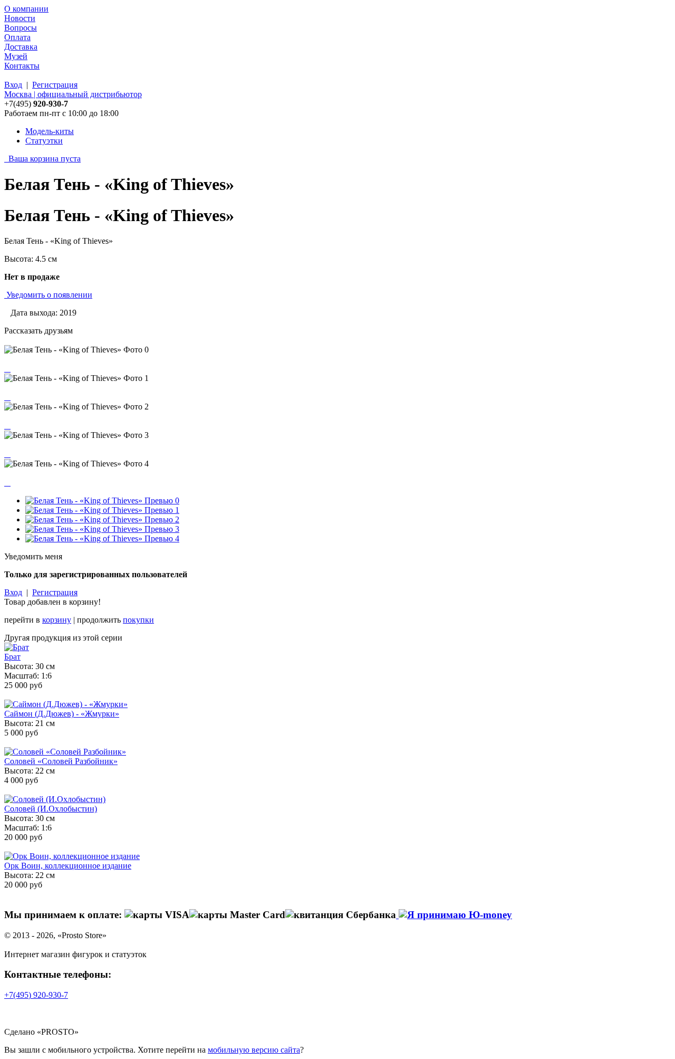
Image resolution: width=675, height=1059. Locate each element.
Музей (15, 56)
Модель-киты (49, 131)
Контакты (22, 65)
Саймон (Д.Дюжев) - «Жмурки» (61, 713)
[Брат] (16, 647)
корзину (56, 619)
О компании (26, 8)
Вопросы (20, 27)
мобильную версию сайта (254, 1049)
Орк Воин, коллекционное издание (67, 865)
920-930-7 (36, 994)
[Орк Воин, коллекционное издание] (72, 856)
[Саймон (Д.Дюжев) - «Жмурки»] (66, 704)
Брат (12, 656)
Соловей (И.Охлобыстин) (50, 808)
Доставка (20, 46)
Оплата (17, 37)
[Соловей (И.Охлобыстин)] (54, 799)
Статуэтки (44, 140)
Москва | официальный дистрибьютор (73, 94)
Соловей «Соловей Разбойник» (61, 761)
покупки (138, 619)
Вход (13, 84)
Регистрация (55, 84)
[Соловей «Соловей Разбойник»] (65, 751)
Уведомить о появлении (49, 294)
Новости (19, 18)
